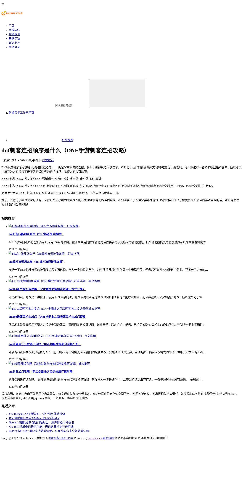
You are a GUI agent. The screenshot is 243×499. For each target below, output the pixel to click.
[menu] (2, 3)
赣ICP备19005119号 (61, 438)
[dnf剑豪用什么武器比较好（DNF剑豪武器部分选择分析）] (46, 336)
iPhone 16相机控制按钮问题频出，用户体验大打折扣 (41, 422)
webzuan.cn (95, 438)
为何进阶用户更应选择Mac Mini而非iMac (34, 418)
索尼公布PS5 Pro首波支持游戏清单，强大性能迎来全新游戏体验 (49, 430)
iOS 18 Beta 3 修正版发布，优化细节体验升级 (37, 413)
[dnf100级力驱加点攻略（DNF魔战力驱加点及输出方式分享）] (49, 281)
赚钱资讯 (14, 34)
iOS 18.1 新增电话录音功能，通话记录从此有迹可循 (41, 426)
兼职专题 (14, 38)
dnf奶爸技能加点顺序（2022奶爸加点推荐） (36, 234)
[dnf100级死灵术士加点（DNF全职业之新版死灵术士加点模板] (49, 308)
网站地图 (108, 438)
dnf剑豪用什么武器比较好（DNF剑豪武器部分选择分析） (45, 344)
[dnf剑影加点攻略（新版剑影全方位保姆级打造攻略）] (43, 363)
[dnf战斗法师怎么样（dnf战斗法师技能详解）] (38, 253)
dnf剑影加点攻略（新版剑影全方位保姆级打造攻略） (42, 371)
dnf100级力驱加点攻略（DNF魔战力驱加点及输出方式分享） (47, 289)
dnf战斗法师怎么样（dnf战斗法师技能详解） (37, 261)
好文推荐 (14, 42)
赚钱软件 (14, 29)
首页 (11, 25)
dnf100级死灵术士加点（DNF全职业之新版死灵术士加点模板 (47, 316)
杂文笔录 (14, 47)
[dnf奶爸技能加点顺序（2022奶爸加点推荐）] (38, 226)
